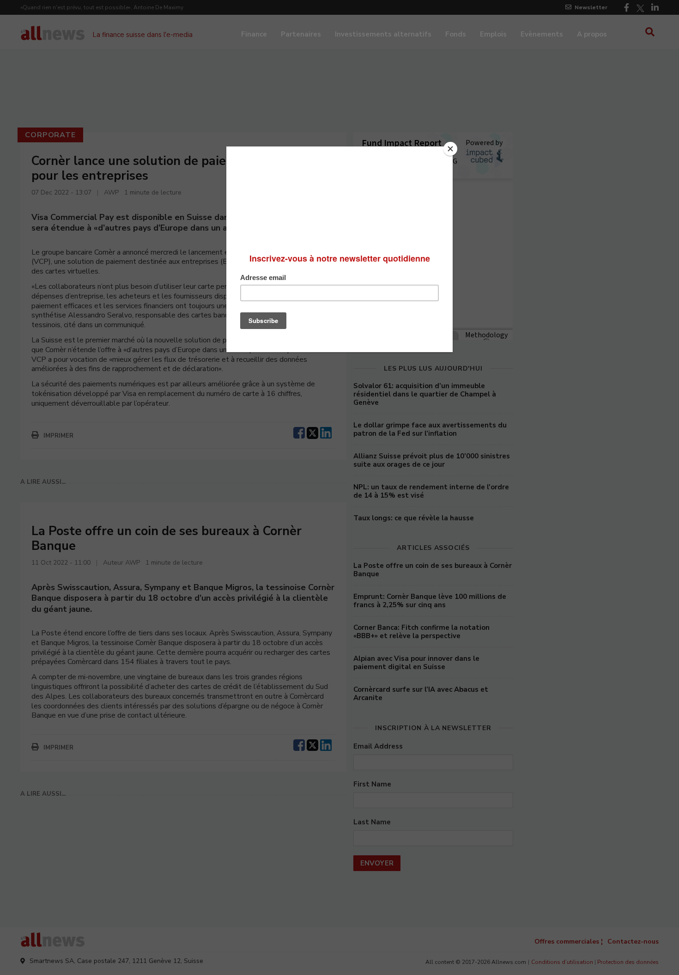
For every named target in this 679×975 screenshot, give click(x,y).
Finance (254, 34)
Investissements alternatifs (383, 34)
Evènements (542, 34)
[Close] (450, 149)
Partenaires (301, 34)
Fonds (455, 34)
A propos (592, 34)
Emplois (493, 34)
